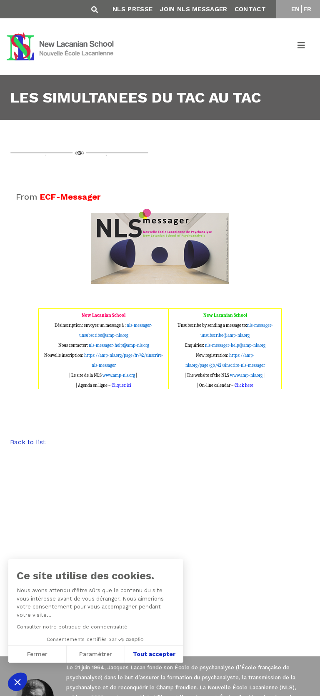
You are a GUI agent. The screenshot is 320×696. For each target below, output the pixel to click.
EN (295, 9)
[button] (18, 682)
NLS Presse (132, 9)
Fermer (37, 654)
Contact (250, 9)
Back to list (27, 442)
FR (307, 9)
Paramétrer (95, 654)
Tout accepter (154, 654)
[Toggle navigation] (301, 46)
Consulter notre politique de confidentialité (72, 627)
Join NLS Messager (193, 9)
